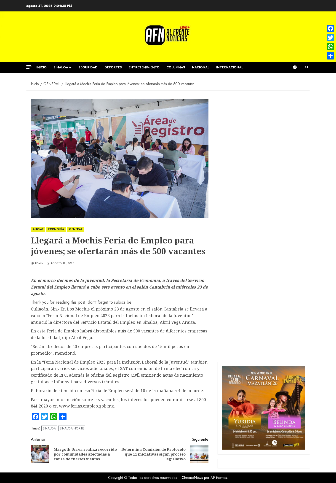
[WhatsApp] (330, 46)
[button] (307, 67)
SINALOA (60, 67)
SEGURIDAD (88, 67)
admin (39, 263)
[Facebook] (330, 28)
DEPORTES (113, 67)
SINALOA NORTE (72, 428)
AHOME (38, 229)
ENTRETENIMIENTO (144, 67)
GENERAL (76, 229)
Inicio (41, 67)
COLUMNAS (175, 67)
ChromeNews (192, 477)
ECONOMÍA (56, 229)
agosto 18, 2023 (62, 263)
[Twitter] (330, 37)
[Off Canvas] (29, 67)
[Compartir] (330, 55)
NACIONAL (200, 67)
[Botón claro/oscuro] (297, 67)
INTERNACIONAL (229, 67)
